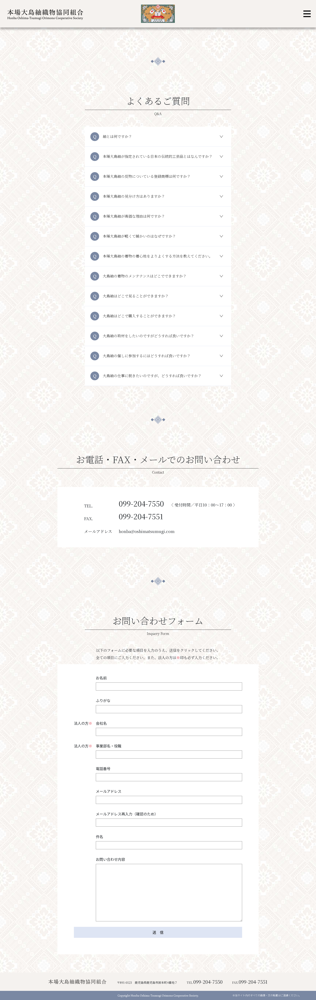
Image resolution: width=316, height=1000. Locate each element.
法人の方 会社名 (90, 723)
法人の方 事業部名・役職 (97, 745)
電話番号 (103, 768)
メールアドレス (108, 791)
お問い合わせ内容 (110, 859)
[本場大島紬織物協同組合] (44, 14)
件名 (99, 836)
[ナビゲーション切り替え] (307, 14)
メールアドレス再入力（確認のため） (127, 814)
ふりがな (103, 700)
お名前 (101, 677)
